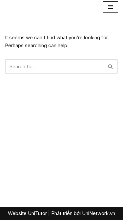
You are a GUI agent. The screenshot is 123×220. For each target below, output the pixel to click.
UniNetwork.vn (98, 213)
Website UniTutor (27, 213)
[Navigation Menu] (110, 7)
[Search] (110, 66)
